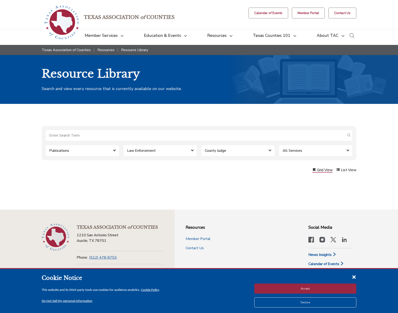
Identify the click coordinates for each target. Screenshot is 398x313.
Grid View (325, 170)
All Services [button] (292, 150)
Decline (305, 302)
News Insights (320, 254)
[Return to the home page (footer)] (55, 237)
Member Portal (198, 238)
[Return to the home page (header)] (62, 22)
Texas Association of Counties (66, 50)
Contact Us (195, 248)
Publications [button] (59, 150)
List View (348, 170)
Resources (105, 50)
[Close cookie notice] (354, 277)
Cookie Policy (150, 290)
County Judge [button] (215, 150)
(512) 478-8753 (103, 257)
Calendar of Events (324, 263)
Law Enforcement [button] (141, 150)
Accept (305, 288)
